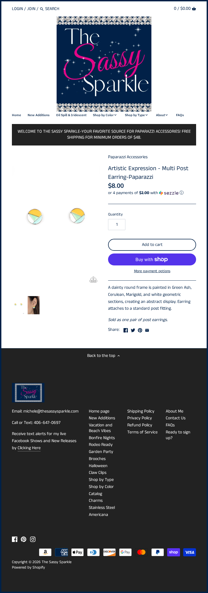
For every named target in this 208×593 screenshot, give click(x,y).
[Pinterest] (23, 539)
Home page (99, 411)
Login (17, 9)
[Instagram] (32, 539)
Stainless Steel (102, 508)
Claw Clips (97, 473)
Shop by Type (101, 480)
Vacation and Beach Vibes (100, 428)
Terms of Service (142, 432)
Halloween (98, 466)
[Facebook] (14, 539)
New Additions (102, 418)
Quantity (115, 214)
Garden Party (101, 452)
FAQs (170, 425)
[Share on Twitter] (133, 329)
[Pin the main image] (140, 329)
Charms (96, 500)
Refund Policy (139, 425)
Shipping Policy (140, 411)
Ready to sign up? (178, 435)
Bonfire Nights (102, 438)
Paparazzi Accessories (128, 157)
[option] (18, 305)
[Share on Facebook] (125, 329)
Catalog (95, 494)
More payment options (152, 271)
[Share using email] (147, 329)
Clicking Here (29, 448)
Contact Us (176, 418)
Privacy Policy (139, 418)
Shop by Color (101, 487)
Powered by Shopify (28, 567)
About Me (174, 411)
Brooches (97, 459)
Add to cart (152, 245)
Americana (98, 515)
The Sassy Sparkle (57, 562)
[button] (152, 193)
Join (31, 9)
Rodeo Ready (101, 445)
